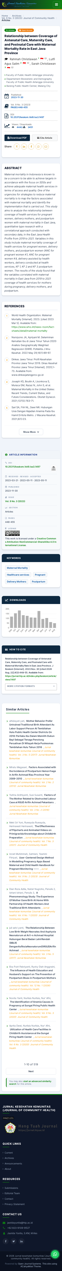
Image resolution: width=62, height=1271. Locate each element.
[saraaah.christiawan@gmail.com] (12, 67)
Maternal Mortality (17, 567)
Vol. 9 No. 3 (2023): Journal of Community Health (28, 18)
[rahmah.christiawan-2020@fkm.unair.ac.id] (45, 58)
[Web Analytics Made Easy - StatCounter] (8, 1118)
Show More (29, 432)
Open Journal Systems (29, 1263)
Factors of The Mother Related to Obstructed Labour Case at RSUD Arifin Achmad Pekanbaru (32, 798)
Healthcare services (18, 574)
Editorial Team (12, 1193)
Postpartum (38, 581)
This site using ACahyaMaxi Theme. (39, 1265)
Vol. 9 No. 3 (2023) (15, 501)
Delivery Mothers (16, 581)
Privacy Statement (15, 1204)
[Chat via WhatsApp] (55, 1254)
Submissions (11, 1187)
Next (31, 1071)
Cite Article (45, 138)
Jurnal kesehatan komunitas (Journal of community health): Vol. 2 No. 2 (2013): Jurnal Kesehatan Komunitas (31, 782)
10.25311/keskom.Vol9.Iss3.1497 (27, 117)
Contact (9, 1198)
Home (5, 16)
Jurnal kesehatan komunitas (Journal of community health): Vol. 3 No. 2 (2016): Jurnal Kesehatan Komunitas (29, 810)
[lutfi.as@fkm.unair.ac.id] (28, 63)
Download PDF (18, 137)
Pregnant (40, 574)
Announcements (13, 1163)
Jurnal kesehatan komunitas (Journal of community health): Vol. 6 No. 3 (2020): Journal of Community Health (31, 1013)
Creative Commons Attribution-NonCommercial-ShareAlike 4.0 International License (30, 542)
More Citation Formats (21, 686)
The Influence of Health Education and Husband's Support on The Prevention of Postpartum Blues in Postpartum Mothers (32, 974)
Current (9, 1152)
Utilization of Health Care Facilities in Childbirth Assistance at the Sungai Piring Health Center (30, 1033)
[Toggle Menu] (56, 4)
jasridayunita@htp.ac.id (20, 1222)
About (8, 1168)
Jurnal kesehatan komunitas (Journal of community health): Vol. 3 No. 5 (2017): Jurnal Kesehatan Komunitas (31, 954)
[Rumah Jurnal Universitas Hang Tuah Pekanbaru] (31, 1133)
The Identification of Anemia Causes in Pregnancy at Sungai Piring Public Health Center (32, 1005)
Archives (16, 16)
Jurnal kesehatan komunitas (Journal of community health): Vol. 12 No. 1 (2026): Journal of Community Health (30, 985)
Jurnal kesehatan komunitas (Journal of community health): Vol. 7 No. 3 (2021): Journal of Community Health (31, 841)
